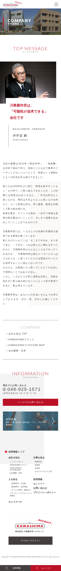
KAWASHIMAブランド (21, 339)
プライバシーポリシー (44, 492)
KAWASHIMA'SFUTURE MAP (16, 469)
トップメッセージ (17, 462)
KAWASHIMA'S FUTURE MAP (27, 345)
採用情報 (37, 479)
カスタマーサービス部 (43, 471)
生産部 (37, 468)
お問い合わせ (40, 488)
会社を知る (14, 457)
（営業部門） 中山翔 (18, 483)
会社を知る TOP (18, 334)
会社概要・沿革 (17, 350)
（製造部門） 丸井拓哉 (18, 487)
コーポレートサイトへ (30, 540)
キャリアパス (15, 502)
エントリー (39, 483)
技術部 (37, 465)
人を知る (13, 479)
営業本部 (38, 462)
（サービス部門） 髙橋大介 (20, 490)
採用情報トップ (16, 452)
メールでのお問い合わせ (30, 402)
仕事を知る (39, 457)
